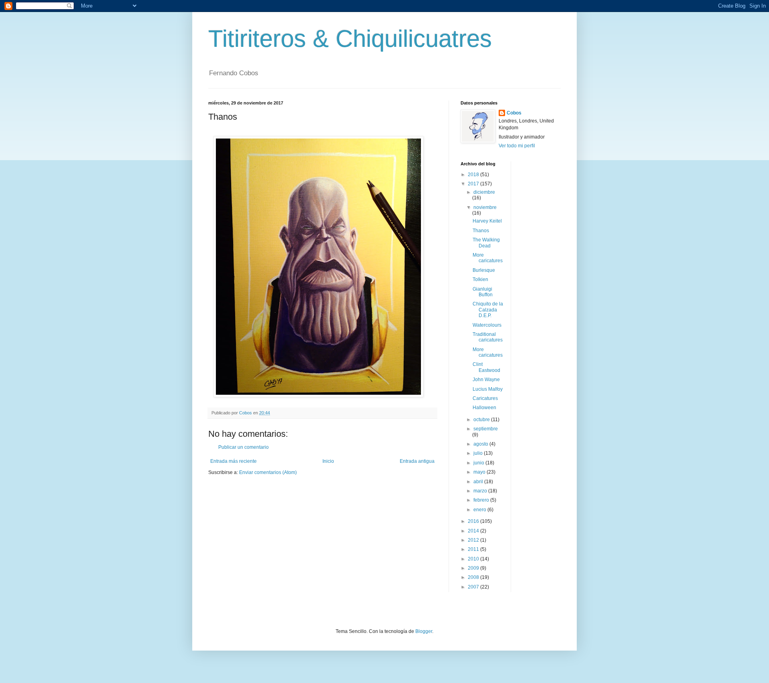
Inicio (328, 461)
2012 (474, 540)
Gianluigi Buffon (483, 291)
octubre (482, 419)
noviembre (485, 207)
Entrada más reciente (233, 461)
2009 (474, 568)
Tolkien (480, 279)
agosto (481, 444)
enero (480, 509)
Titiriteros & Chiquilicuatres (350, 38)
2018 (474, 174)
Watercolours (487, 325)
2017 (474, 184)
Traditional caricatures (488, 337)
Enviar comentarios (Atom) (268, 472)
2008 (474, 577)
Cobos (514, 113)
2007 (474, 587)
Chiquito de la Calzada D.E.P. (488, 309)
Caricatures (485, 398)
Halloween (484, 407)
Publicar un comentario (243, 447)
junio (479, 463)
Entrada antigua (417, 461)
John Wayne (486, 379)
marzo (480, 491)
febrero (481, 500)
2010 (474, 559)
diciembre (484, 192)
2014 (474, 531)
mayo (480, 472)
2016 (474, 521)
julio (478, 453)
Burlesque (484, 270)
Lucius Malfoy (488, 389)
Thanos (481, 230)
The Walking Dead (486, 242)
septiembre (485, 429)
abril (478, 481)
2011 (474, 549)
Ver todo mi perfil (517, 146)
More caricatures (488, 257)
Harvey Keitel (487, 221)
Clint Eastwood (486, 367)
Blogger (423, 631)
